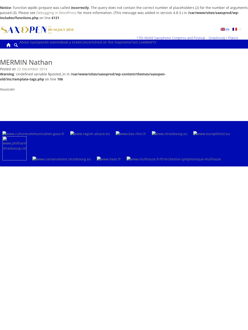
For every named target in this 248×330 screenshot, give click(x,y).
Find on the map (108, 42)
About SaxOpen (32, 42)
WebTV (150, 42)
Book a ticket (70, 42)
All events (52, 42)
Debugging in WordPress (56, 12)
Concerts (88, 42)
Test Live (138, 42)
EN (227, 29)
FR (239, 29)
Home (126, 42)
